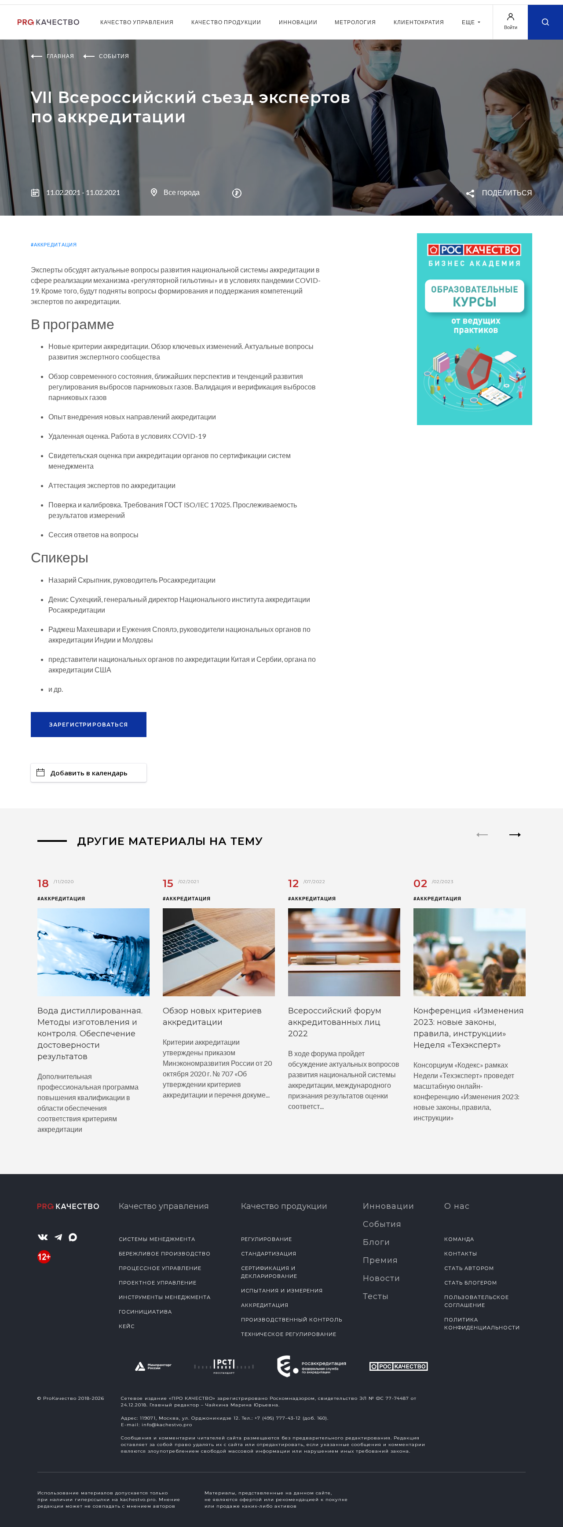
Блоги (376, 1242)
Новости (381, 1278)
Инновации (298, 22)
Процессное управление (160, 1268)
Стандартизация (268, 1254)
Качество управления (137, 22)
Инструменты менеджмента (165, 1297)
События (382, 1224)
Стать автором (469, 1268)
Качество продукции (226, 22)
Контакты (460, 1254)
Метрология (355, 22)
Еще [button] (469, 22)
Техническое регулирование (288, 1334)
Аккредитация (265, 1305)
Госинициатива (145, 1312)
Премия (380, 1260)
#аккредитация (54, 244)
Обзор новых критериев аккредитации (212, 1016)
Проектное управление (158, 1283)
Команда (459, 1239)
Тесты (376, 1296)
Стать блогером (470, 1283)
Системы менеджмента (157, 1239)
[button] (515, 842)
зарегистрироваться (88, 724)
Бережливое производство (165, 1254)
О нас (457, 1206)
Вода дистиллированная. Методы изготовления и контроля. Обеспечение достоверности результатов (90, 1033)
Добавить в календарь (89, 772)
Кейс (127, 1326)
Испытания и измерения (282, 1291)
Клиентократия (419, 22)
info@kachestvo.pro (167, 1425)
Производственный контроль (291, 1320)
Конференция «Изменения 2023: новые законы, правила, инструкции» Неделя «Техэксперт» (468, 1028)
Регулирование (266, 1239)
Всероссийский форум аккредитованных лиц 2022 (334, 1022)
